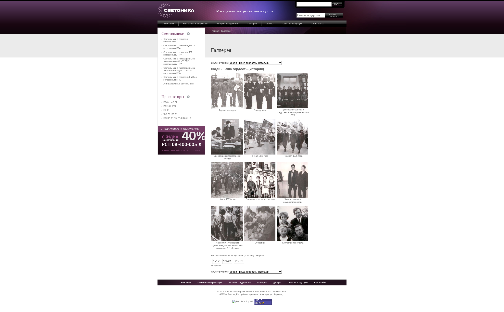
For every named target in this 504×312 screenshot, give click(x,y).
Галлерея (252, 23)
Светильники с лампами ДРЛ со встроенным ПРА (179, 46)
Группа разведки (227, 110)
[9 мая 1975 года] (227, 197)
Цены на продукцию (292, 23)
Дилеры (269, 23)
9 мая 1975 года (227, 199)
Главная (215, 31)
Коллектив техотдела (292, 243)
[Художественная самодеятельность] (292, 197)
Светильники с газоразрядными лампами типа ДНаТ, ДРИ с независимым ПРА (179, 61)
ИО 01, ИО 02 (170, 102)
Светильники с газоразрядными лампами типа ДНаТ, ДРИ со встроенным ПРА (179, 70)
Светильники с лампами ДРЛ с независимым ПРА (178, 53)
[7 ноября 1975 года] (292, 154)
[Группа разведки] (227, 108)
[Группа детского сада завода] (259, 197)
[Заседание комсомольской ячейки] (227, 154)
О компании (168, 23)
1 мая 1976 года (260, 156)
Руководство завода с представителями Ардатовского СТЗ (293, 112)
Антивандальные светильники (178, 83)
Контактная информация (195, 23)
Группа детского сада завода (260, 199)
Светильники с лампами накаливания (175, 40)
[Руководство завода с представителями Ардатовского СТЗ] (292, 107)
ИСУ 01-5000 (169, 106)
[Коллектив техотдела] (292, 240)
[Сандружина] (259, 108)
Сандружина (260, 110)
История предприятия (227, 23)
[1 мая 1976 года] (259, 154)
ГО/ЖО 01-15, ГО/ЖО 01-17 (177, 118)
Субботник (260, 243)
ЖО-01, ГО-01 (170, 114)
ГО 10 (166, 110)
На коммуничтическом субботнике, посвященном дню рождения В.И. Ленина (227, 246)
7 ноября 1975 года (292, 156)
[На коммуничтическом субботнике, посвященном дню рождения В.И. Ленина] (227, 240)
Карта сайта (317, 23)
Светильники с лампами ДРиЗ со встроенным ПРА (180, 78)
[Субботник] (259, 240)
